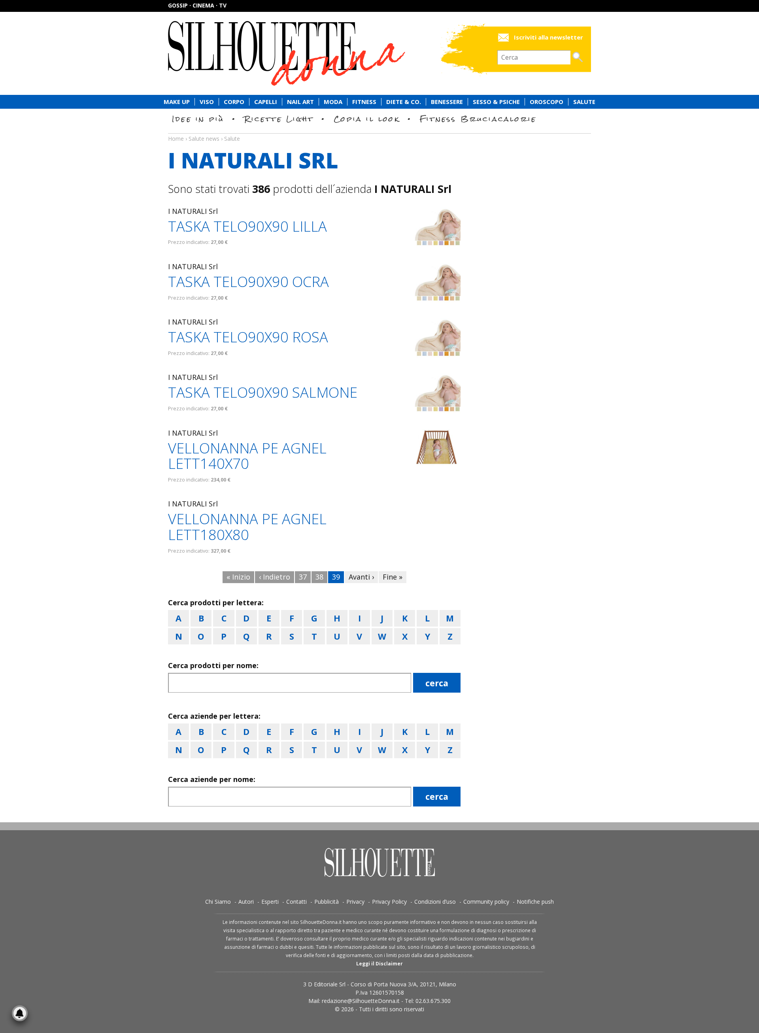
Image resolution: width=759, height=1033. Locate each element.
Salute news (379, 131)
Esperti (270, 901)
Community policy (486, 901)
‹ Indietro (274, 577)
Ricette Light (278, 118)
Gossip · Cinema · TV (197, 5)
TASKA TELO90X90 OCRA (248, 281)
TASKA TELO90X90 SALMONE (262, 392)
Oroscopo (546, 102)
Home (176, 138)
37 (303, 577)
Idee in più (198, 118)
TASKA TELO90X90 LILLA (247, 226)
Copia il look (367, 118)
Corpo (234, 102)
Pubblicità (326, 901)
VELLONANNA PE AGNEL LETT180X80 (247, 526)
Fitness (364, 102)
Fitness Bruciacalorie (478, 118)
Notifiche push (535, 901)
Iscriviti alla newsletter (548, 37)
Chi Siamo (218, 901)
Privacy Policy (389, 901)
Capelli (265, 102)
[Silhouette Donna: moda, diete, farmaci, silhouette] (320, 53)
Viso (207, 102)
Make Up (177, 102)
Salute (584, 102)
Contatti (296, 901)
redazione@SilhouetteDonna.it (361, 1001)
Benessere (447, 102)
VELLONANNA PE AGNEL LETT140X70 (247, 456)
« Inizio (238, 577)
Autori (246, 901)
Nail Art (300, 102)
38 (319, 577)
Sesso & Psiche (496, 102)
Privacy (355, 901)
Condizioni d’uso (435, 901)
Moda (333, 102)
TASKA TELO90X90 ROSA (248, 337)
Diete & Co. (403, 102)
